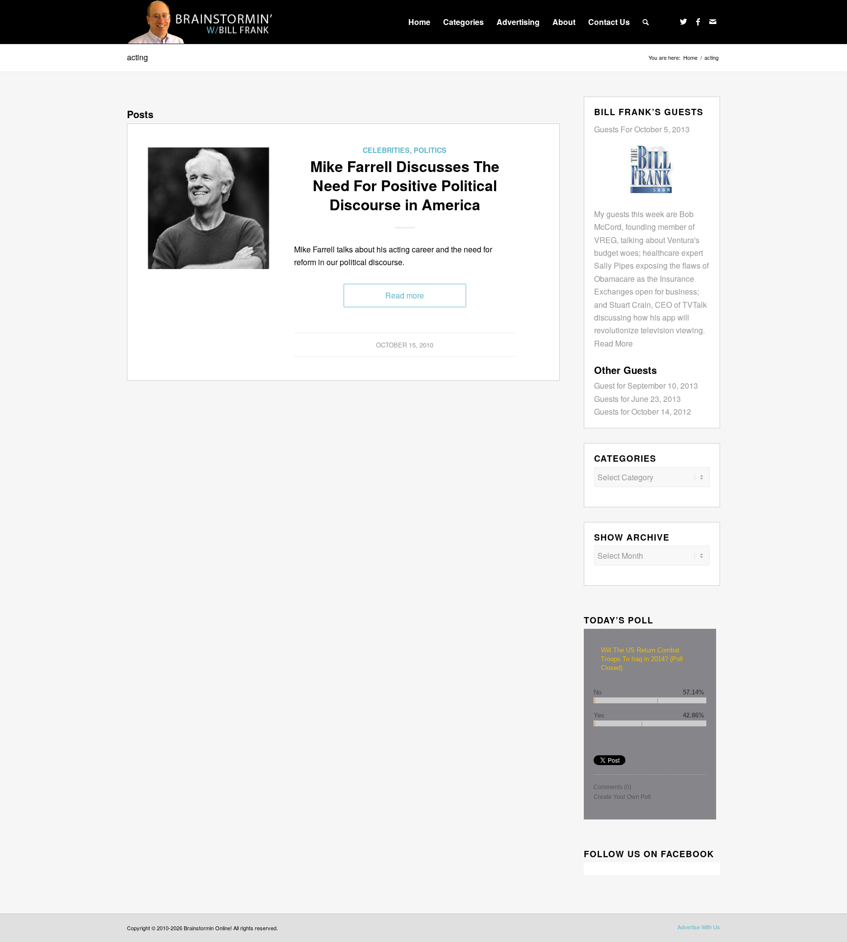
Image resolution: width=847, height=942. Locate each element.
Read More (613, 343)
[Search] (645, 22)
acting (137, 57)
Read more (404, 295)
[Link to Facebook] (698, 21)
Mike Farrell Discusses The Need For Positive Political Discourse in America (404, 185)
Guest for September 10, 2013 (646, 385)
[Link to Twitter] (683, 21)
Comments (612, 787)
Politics (430, 150)
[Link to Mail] (712, 21)
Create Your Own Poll (622, 796)
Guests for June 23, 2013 (637, 398)
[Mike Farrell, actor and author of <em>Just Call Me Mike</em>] (208, 208)
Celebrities (386, 150)
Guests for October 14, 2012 (642, 411)
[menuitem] (419, 22)
